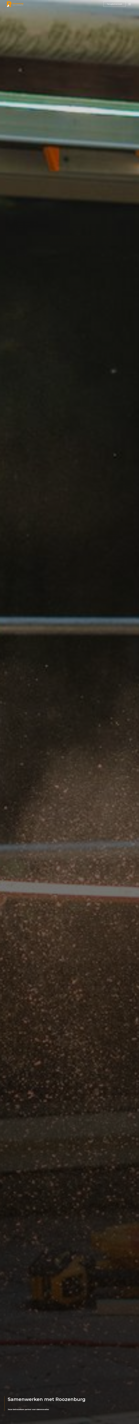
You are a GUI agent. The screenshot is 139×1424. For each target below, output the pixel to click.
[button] (129, 4)
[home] (15, 4)
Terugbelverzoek (114, 4)
